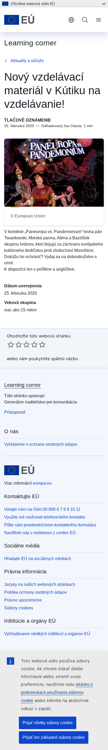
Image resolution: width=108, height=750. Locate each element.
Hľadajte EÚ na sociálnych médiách (37, 558)
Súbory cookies (18, 608)
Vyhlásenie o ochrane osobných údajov (40, 444)
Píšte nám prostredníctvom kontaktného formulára (50, 525)
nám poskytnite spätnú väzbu (48, 358)
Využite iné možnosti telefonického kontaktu (44, 517)
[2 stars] (15, 344)
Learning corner (22, 385)
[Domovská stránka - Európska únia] (34, 20)
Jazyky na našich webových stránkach (39, 584)
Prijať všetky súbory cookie (48, 723)
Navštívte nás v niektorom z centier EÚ (40, 533)
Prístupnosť (15, 412)
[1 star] (11, 344)
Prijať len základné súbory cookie (54, 737)
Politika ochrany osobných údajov (35, 592)
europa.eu (42, 483)
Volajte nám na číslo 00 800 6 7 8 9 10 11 (42, 509)
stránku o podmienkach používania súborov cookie (57, 692)
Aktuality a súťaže (27, 60)
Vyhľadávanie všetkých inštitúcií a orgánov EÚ (47, 634)
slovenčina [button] (71, 20)
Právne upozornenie (23, 600)
